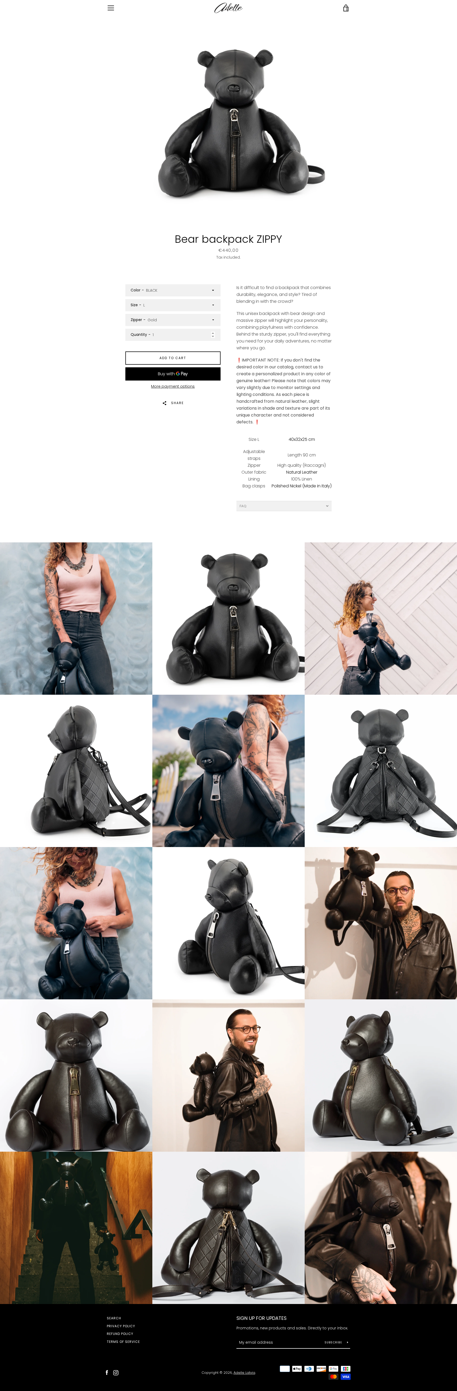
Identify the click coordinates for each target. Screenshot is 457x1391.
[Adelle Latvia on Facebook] (106, 1372)
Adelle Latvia (244, 1372)
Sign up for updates (261, 1318)
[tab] (284, 506)
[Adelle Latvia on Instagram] (115, 1372)
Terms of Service (123, 1341)
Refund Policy (120, 1333)
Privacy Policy (121, 1326)
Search (114, 1318)
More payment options (173, 386)
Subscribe (334, 1342)
